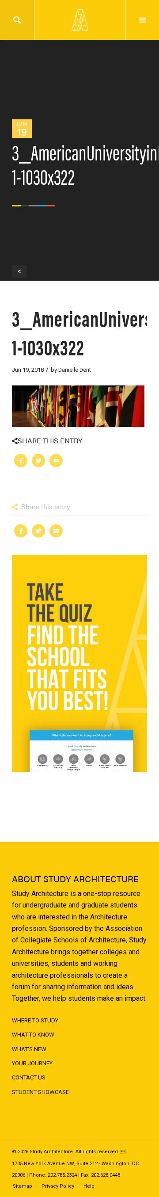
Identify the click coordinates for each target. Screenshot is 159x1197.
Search (17, 20)
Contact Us (28, 1077)
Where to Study (35, 1020)
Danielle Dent (74, 369)
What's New (29, 1049)
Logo (79, 20)
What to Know (33, 1034)
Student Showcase (40, 1092)
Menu (142, 20)
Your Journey (32, 1063)
